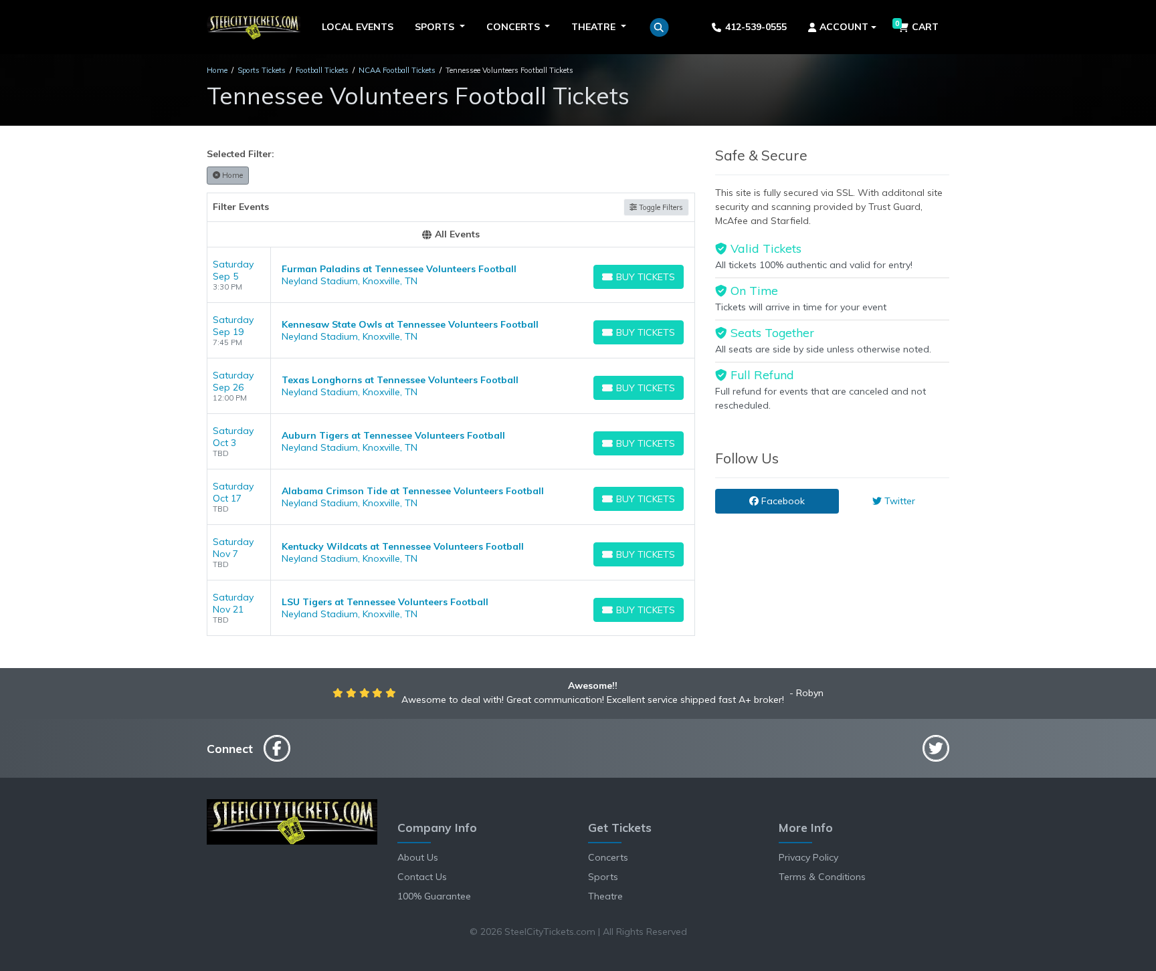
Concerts (608, 857)
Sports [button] (436, 27)
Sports (603, 877)
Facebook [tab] (782, 501)
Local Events (357, 27)
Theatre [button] (594, 27)
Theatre (605, 896)
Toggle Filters (660, 207)
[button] (659, 27)
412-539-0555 (756, 27)
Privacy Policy (808, 857)
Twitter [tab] (898, 501)
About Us (417, 857)
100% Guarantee (434, 896)
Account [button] (844, 27)
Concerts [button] (514, 27)
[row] (451, 275)
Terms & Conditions (822, 877)
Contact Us (422, 877)
